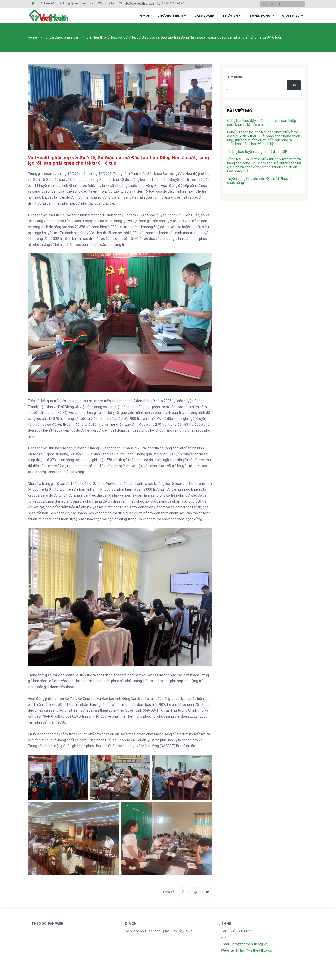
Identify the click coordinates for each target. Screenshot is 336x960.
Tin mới (142, 15)
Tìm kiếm (234, 77)
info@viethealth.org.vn (139, 3)
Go (294, 85)
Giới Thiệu (291, 15)
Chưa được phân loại (62, 37)
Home (32, 37)
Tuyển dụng (259, 15)
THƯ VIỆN (230, 15)
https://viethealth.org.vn (255, 950)
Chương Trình (170, 15)
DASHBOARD (204, 15)
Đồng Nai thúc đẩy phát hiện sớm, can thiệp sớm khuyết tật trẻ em (261, 122)
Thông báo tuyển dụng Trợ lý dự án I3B (257, 152)
